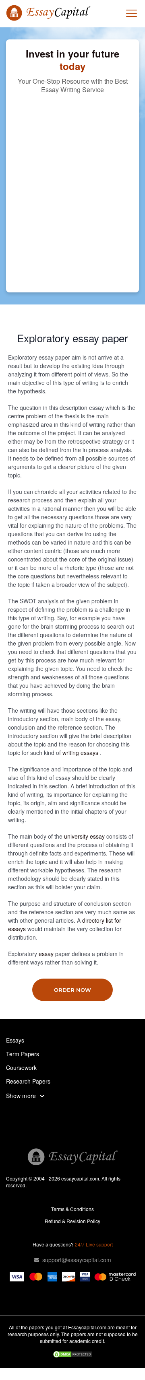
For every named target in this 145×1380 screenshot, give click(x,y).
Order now (72, 990)
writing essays (81, 753)
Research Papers (28, 1081)
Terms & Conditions (72, 1208)
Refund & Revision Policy (72, 1221)
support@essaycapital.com (76, 1260)
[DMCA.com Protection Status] (72, 1355)
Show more (21, 1096)
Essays (15, 1040)
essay (47, 954)
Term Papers (22, 1054)
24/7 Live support (94, 1244)
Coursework (21, 1067)
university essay (85, 836)
